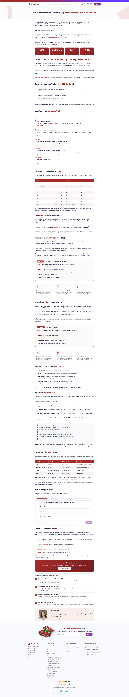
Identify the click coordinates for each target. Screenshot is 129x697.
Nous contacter (51, 675)
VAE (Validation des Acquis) (53, 667)
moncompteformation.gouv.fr (83, 464)
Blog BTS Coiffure (42, 549)
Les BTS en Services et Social (54, 657)
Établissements (41, 552)
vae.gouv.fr (50, 123)
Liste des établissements (53, 659)
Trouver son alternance (53, 651)
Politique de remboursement (73, 649)
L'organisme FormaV (52, 671)
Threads (32, 654)
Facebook (32, 650)
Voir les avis (64, 689)
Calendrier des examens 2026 (54, 663)
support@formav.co (35, 648)
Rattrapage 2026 (51, 665)
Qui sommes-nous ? (52, 669)
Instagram (32, 652)
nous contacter (53, 37)
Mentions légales (70, 651)
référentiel (63, 355)
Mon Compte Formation (72, 479)
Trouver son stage (51, 649)
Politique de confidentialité (72, 647)
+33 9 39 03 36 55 (33, 646)
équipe (40, 555)
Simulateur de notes (43, 547)
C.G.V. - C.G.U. (69, 645)
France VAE (83, 40)
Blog (48, 677)
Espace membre (51, 673)
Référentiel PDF (51, 653)
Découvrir (97, 4)
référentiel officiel (57, 227)
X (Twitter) (32, 657)
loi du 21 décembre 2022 (42, 77)
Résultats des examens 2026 (54, 661)
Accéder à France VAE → (64, 568)
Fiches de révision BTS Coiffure (46, 544)
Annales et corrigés (52, 655)
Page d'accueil (50, 645)
